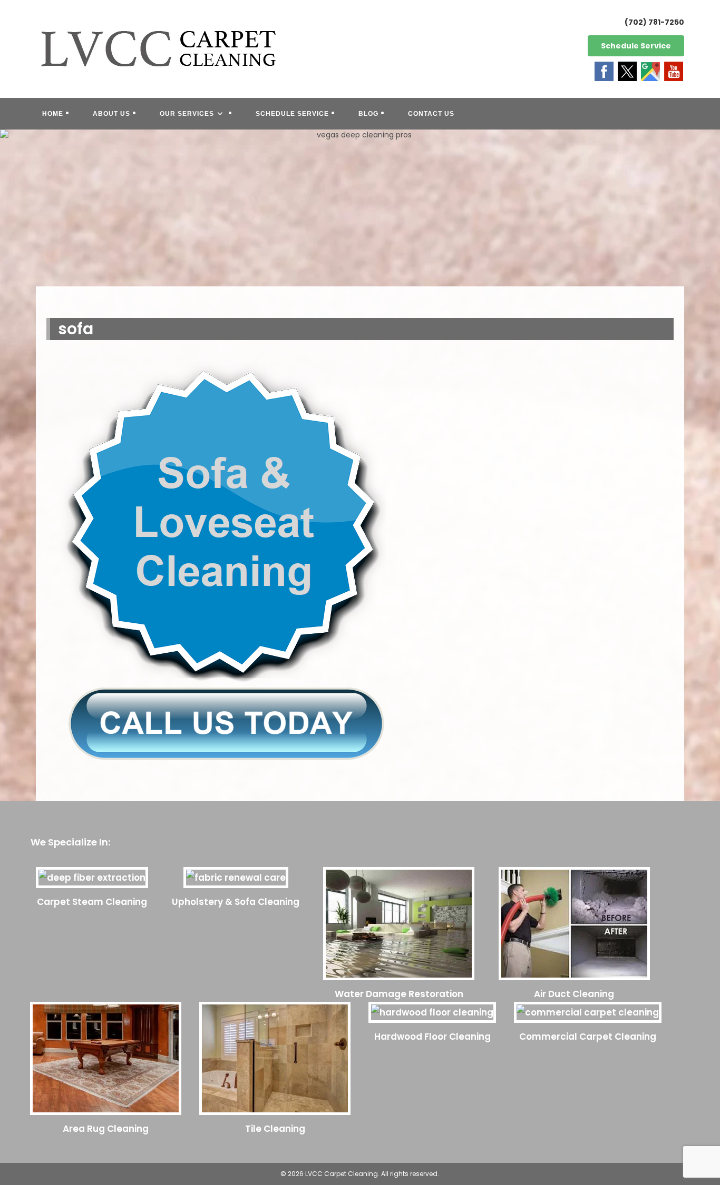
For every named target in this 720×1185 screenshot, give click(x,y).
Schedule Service (636, 46)
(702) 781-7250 (654, 22)
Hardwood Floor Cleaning (432, 1036)
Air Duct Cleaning (574, 994)
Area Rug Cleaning (106, 1128)
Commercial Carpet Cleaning (587, 1036)
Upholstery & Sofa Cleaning (235, 901)
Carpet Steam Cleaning (92, 901)
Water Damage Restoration (399, 994)
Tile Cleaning (275, 1128)
